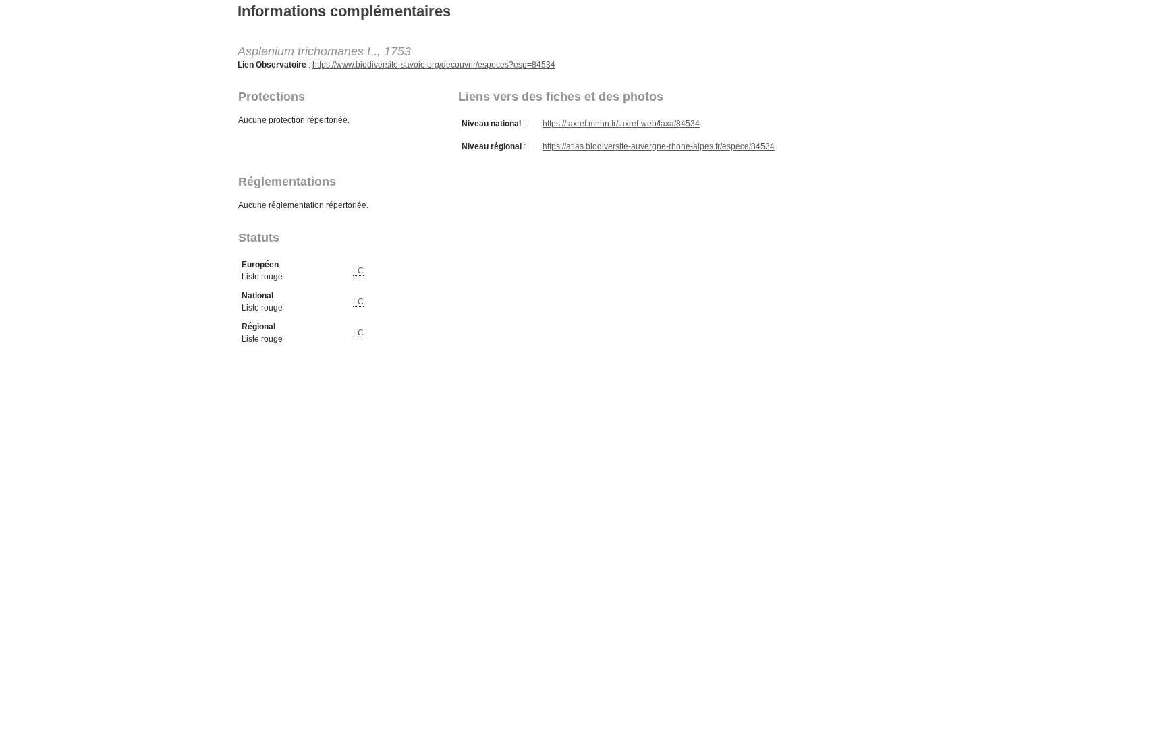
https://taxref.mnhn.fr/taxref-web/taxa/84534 (621, 123)
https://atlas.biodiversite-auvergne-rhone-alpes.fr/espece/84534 (659, 146)
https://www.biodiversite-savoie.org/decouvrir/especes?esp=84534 (433, 65)
